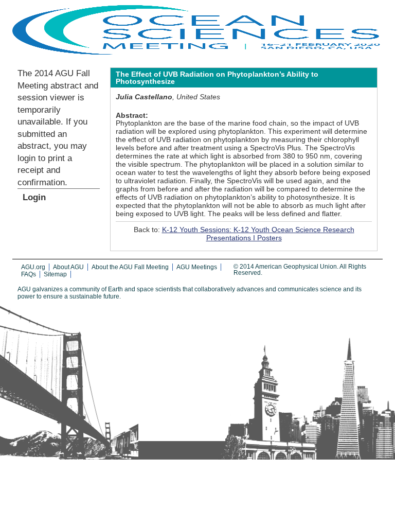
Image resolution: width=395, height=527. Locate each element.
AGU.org (33, 267)
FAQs (28, 274)
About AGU (68, 267)
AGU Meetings (196, 267)
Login (34, 197)
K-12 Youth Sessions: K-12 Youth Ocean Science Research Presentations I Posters (258, 233)
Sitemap (55, 274)
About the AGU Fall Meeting (130, 267)
